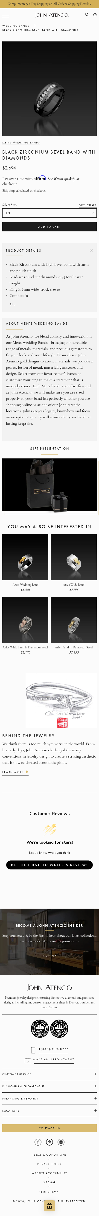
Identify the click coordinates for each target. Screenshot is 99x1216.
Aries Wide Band (73, 585)
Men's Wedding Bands (21, 142)
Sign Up (49, 955)
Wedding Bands (15, 25)
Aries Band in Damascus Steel (74, 647)
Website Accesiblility (49, 1173)
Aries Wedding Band (25, 585)
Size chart (88, 205)
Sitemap (49, 1182)
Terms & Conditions (49, 1154)
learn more (13, 772)
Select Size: (49, 205)
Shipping (8, 190)
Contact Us (49, 1128)
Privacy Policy (49, 1164)
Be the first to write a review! (49, 865)
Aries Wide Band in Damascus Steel (25, 647)
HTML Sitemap (49, 1191)
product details (48, 250)
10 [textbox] (8, 213)
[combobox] (49, 213)
